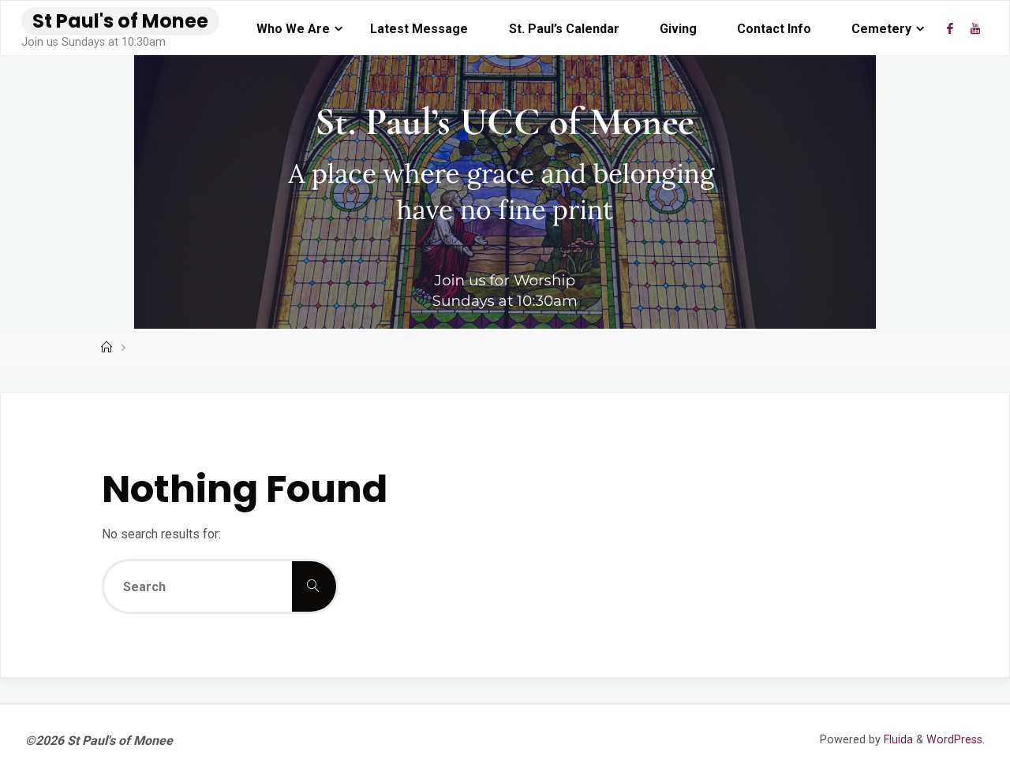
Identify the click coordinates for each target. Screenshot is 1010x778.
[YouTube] (975, 28)
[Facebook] (950, 28)
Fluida (897, 739)
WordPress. (955, 739)
